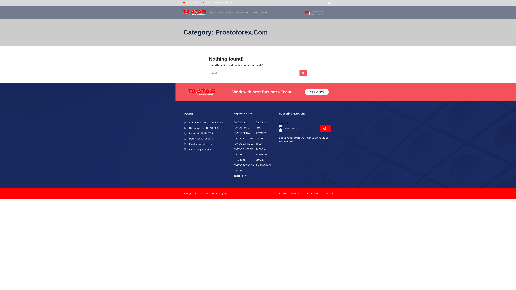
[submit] (325, 128)
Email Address (286, 123)
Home (212, 12)
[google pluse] (329, 3)
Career (254, 12)
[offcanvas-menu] (298, 12)
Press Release (241, 12)
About (220, 12)
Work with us (317, 92)
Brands (229, 12)
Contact (263, 12)
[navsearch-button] (293, 12)
